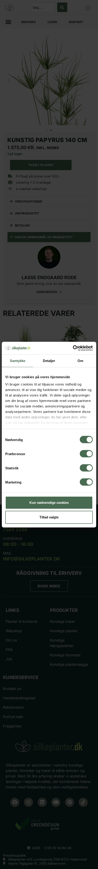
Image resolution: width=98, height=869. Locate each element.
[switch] (86, 453)
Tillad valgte (49, 517)
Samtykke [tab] (18, 361)
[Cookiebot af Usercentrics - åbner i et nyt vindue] (73, 348)
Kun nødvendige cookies (49, 502)
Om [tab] (80, 361)
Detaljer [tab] (49, 361)
